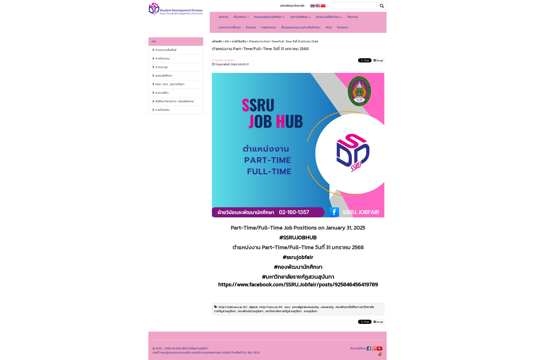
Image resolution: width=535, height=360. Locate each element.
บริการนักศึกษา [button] (299, 17)
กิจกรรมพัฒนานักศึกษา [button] (268, 17)
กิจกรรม (251, 27)
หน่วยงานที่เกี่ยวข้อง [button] (328, 17)
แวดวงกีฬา (161, 93)
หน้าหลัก (217, 41)
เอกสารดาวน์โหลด (230, 27)
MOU (328, 27)
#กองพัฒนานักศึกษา (298, 267)
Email (379, 60)
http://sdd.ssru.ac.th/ (233, 307)
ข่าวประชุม (161, 67)
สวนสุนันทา (310, 311)
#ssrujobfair (298, 257)
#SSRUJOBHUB (298, 237)
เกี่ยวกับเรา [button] (240, 17)
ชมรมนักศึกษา (163, 76)
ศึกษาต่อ (353, 17)
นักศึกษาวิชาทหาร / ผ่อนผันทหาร (174, 101)
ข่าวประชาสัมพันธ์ (165, 50)
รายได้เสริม (162, 110)
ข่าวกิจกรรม (162, 58)
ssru (287, 307)
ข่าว (154, 41)
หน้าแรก (223, 17)
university (327, 307)
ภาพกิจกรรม (268, 27)
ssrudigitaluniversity (305, 307)
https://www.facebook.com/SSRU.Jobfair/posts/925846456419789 (298, 284)
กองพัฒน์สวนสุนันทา (250, 311)
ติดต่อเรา (342, 27)
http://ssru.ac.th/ (271, 307)
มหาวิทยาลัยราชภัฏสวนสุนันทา (283, 311)
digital (253, 307)
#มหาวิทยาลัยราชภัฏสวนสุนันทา (298, 277)
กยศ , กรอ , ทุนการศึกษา (169, 84)
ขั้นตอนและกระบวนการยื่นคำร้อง (300, 27)
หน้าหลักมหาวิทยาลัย (292, 6)
